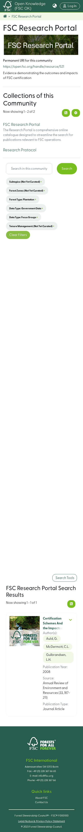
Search (67, 168)
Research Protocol (19, 150)
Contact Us (41, 802)
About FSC (41, 798)
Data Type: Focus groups (23, 217)
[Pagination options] (76, 113)
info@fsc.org (45, 776)
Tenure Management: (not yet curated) (31, 226)
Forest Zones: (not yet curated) (27, 190)
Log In (74, 6)
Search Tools (64, 578)
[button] (54, 6)
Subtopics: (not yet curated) (25, 181)
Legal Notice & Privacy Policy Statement (41, 821)
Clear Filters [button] (18, 235)
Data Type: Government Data (26, 208)
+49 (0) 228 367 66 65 (44, 771)
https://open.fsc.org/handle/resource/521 (33, 66)
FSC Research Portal (21, 125)
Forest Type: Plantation (22, 199)
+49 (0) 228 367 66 (46, 780)
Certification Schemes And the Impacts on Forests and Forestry (54, 628)
